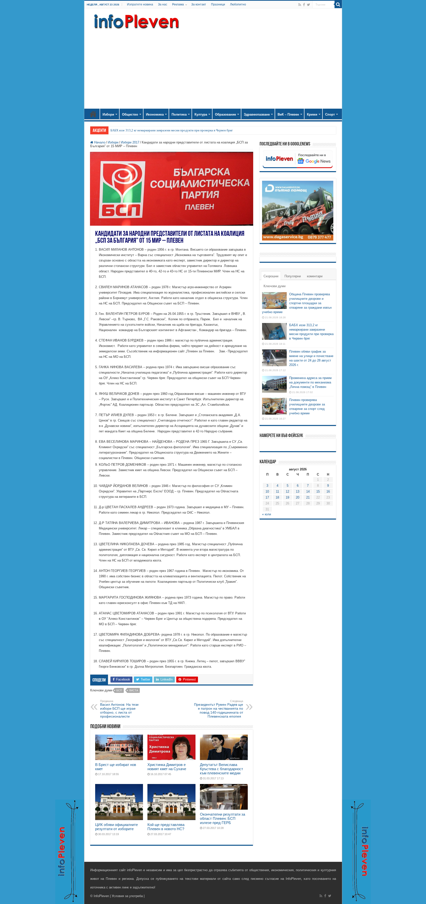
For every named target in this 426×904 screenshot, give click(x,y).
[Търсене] (338, 4)
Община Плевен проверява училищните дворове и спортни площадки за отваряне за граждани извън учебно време (297, 303)
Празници (218, 4)
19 (287, 497)
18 (277, 497)
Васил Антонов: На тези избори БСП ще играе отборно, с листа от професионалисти (119, 709)
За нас (162, 4)
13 (297, 491)
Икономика (155, 114)
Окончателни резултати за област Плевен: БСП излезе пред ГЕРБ (222, 818)
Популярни (292, 276)
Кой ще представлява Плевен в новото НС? (165, 827)
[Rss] (300, 5)
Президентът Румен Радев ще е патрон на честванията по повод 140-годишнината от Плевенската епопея (218, 709)
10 (267, 491)
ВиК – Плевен (288, 114)
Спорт (330, 114)
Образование (225, 114)
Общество (130, 114)
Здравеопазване (257, 114)
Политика (179, 114)
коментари (314, 276)
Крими (312, 114)
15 (318, 491)
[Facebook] (303, 5)
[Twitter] (308, 5)
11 (277, 491)
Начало (93, 114)
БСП (119, 690)
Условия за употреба (127, 896)
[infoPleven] (135, 20)
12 (287, 491)
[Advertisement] (213, 66)
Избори (108, 114)
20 (297, 497)
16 (328, 491)
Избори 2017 (130, 142)
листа (133, 690)
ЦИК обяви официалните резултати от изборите (116, 827)
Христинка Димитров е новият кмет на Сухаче (166, 767)
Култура (201, 114)
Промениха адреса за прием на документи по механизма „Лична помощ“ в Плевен (310, 382)
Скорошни (271, 276)
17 (267, 497)
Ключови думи (274, 286)
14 (308, 491)
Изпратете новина (140, 4)
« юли (266, 514)
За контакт (198, 4)
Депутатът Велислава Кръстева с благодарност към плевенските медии (221, 769)
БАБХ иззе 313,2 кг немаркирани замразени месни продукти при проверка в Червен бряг (171, 130)
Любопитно (238, 4)
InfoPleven (101, 896)
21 (308, 497)
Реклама (178, 4)
